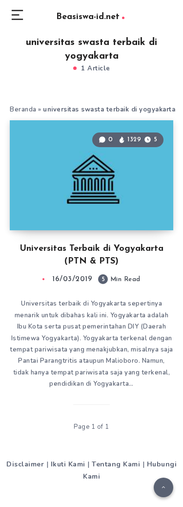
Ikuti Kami (68, 464)
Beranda (23, 109)
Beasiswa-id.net (88, 17)
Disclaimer (25, 464)
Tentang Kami (116, 464)
